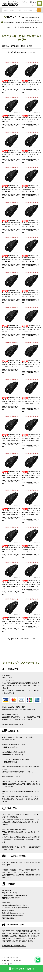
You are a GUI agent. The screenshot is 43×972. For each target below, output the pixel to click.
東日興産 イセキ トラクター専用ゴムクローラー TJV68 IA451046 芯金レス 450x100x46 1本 (11, 437)
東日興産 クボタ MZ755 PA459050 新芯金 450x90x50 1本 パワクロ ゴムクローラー (11, 153)
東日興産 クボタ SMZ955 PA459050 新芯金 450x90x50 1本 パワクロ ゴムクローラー (31, 548)
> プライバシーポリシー (10, 957)
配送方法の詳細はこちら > (11, 776)
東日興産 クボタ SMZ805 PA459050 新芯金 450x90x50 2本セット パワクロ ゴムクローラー (31, 223)
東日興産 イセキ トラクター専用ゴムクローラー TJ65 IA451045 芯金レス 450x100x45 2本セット (31, 365)
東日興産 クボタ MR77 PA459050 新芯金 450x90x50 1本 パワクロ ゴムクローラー (11, 329)
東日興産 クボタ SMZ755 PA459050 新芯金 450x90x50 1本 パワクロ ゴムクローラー (11, 188)
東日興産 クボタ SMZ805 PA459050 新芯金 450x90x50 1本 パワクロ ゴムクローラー (11, 223)
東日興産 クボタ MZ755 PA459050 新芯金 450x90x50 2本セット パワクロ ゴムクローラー (31, 153)
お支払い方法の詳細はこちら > (12, 724)
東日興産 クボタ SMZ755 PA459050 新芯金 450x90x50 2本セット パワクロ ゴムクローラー (31, 188)
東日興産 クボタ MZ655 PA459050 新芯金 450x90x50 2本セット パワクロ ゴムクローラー (31, 118)
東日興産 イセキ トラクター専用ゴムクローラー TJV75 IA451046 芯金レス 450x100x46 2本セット (31, 475)
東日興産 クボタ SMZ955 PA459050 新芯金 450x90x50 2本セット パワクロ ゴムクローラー (11, 548)
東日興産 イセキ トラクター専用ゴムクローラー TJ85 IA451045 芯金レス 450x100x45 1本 (11, 400)
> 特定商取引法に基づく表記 (11, 961)
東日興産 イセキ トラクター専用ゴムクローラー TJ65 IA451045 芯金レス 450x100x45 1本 (11, 364)
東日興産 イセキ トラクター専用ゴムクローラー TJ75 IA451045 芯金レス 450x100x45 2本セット (11, 621)
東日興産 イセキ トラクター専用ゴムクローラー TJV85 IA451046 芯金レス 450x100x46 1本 (31, 583)
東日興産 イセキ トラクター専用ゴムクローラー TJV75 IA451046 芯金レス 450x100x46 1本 (11, 474)
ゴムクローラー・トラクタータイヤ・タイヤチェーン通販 (17, 2)
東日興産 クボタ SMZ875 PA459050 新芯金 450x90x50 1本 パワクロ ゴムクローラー (11, 293)
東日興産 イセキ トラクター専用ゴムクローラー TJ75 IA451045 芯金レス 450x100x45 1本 (31, 620)
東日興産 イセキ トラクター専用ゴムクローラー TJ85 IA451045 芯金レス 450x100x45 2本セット (31, 401)
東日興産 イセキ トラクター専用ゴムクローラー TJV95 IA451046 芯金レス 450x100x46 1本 (11, 511)
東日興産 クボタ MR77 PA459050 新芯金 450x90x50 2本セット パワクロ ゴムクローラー (31, 329)
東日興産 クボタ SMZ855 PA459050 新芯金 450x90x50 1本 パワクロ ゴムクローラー (11, 258)
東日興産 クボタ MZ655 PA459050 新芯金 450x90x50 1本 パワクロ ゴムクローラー (11, 118)
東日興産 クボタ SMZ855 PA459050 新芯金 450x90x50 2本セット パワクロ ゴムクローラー (31, 258)
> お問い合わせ (7, 964)
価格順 (22, 46)
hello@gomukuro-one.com (13, 22)
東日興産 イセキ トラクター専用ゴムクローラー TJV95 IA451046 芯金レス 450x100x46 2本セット (31, 512)
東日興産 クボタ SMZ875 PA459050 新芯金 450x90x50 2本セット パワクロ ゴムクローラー (31, 293)
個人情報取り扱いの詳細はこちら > (14, 946)
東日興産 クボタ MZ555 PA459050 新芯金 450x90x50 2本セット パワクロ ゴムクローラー (31, 83)
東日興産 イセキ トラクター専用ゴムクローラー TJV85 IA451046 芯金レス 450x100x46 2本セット (11, 584)
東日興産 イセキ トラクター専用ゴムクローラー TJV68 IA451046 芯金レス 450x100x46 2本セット (31, 438)
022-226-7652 (15, 17)
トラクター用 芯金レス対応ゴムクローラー (24, 27)
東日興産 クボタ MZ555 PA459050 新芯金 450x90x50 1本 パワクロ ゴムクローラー (11, 83)
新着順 (29, 46)
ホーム (7, 27)
